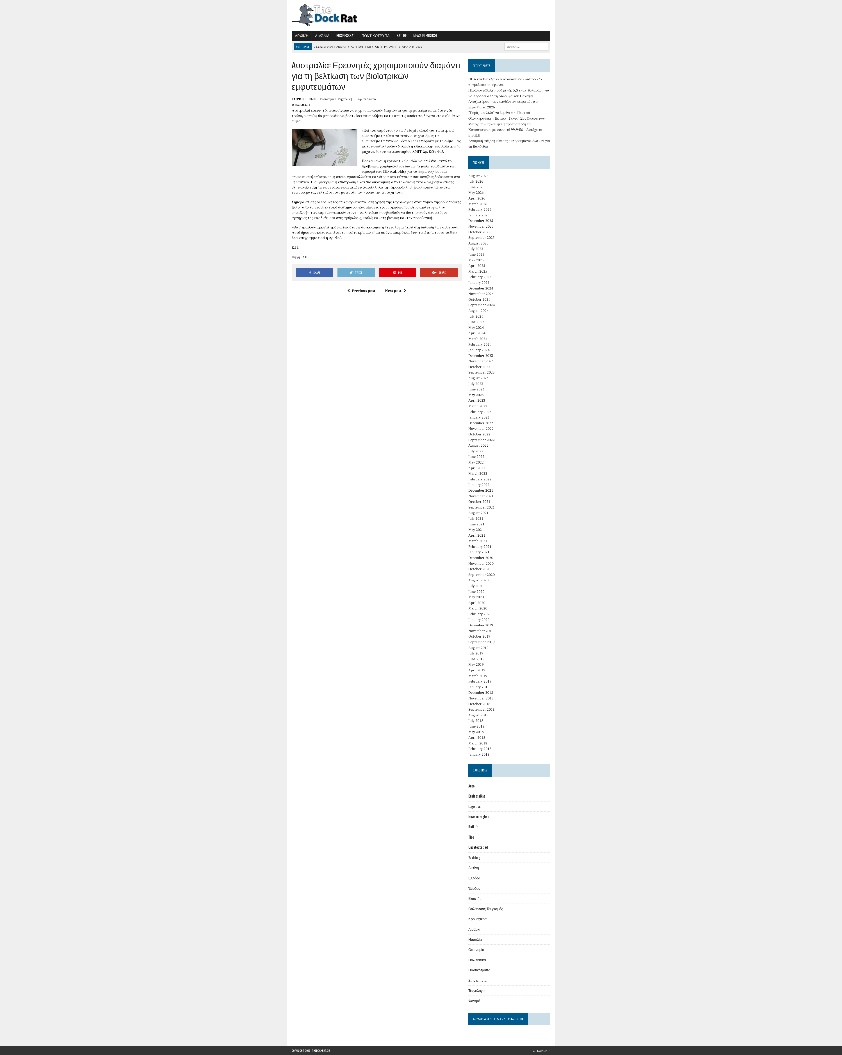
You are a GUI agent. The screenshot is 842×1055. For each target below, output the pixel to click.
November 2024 (481, 293)
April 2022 (476, 467)
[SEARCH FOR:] (526, 46)
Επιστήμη (475, 898)
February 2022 (479, 479)
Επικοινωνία (541, 1050)
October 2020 (479, 568)
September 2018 (481, 709)
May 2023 (476, 394)
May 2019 (476, 664)
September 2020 (481, 574)
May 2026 (476, 192)
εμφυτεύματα (365, 99)
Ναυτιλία (475, 939)
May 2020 (476, 597)
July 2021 (475, 518)
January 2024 (478, 349)
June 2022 (476, 456)
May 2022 (476, 462)
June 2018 (476, 726)
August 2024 (478, 310)
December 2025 (480, 220)
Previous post (363, 290)
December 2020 (480, 557)
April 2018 (476, 737)
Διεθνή (473, 867)
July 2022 (475, 451)
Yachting (474, 857)
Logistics (474, 806)
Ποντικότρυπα (376, 35)
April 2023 (476, 400)
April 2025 (476, 265)
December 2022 (480, 423)
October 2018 (479, 703)
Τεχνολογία (476, 990)
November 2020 (481, 563)
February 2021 (479, 546)
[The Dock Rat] (333, 15)
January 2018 (478, 754)
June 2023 (476, 389)
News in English (425, 35)
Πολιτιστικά (477, 959)
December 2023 (480, 355)
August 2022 (478, 445)
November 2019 (481, 630)
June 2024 (476, 321)
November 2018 (481, 698)
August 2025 (478, 243)
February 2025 (479, 276)
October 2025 (479, 232)
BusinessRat (345, 35)
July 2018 (475, 720)
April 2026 (476, 198)
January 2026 (478, 215)
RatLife (401, 35)
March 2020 (477, 608)
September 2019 (481, 642)
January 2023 (478, 417)
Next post (393, 290)
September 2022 (481, 439)
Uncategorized (478, 847)
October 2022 (479, 434)
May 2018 (476, 731)
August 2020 (478, 580)
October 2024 (479, 299)
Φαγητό (474, 1000)
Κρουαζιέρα (477, 918)
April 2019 (476, 670)
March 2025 (477, 271)
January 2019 (478, 687)
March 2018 (477, 743)
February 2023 (479, 411)
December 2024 (480, 288)
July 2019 (475, 653)
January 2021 (478, 552)
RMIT (313, 99)
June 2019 (476, 658)
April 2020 (476, 602)
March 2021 (477, 540)
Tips (471, 837)
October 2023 (479, 366)
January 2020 (478, 619)
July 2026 (475, 181)
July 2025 (475, 248)
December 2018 (480, 692)
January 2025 (478, 282)
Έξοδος (474, 888)
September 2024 (481, 304)
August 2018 (478, 715)
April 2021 (476, 535)
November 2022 (481, 428)
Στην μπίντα (477, 980)
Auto (471, 786)
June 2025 (476, 254)
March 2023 (477, 406)
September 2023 (481, 372)
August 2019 (478, 647)
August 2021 (478, 512)
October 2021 (479, 501)
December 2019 (480, 625)
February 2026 (479, 209)
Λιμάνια (322, 35)
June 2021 (476, 524)
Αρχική (301, 35)
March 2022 (477, 473)
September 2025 (481, 237)
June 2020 (476, 591)
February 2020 (479, 613)
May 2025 (476, 260)
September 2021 (481, 507)
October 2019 (479, 636)
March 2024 (477, 338)
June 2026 (476, 187)
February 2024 (479, 344)
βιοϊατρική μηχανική (336, 99)
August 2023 (478, 378)
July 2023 (475, 383)
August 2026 (478, 175)
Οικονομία (476, 949)
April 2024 (476, 333)
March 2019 (477, 675)
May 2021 (476, 529)
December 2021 (480, 490)
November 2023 (481, 361)
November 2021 (481, 496)
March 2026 (477, 203)
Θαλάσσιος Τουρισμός (485, 908)
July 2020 (475, 585)
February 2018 (479, 748)
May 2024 (476, 327)
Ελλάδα (474, 878)
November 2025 (481, 226)
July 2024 (475, 316)
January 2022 (478, 484)
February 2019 (479, 681)
